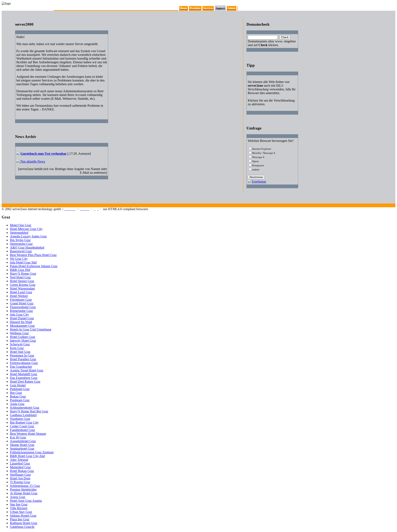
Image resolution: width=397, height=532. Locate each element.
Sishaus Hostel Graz (23, 515)
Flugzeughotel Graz (23, 307)
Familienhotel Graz (22, 430)
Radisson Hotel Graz (23, 523)
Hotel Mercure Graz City (26, 229)
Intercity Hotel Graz (23, 340)
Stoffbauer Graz (20, 474)
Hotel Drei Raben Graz (25, 381)
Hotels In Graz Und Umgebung (30, 329)
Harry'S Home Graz (23, 273)
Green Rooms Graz (22, 284)
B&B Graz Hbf (20, 270)
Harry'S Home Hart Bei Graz (29, 411)
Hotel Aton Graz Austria (26, 500)
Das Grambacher (21, 366)
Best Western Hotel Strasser (28, 433)
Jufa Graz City (19, 314)
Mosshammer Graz (22, 325)
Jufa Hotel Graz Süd (23, 262)
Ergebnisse (259, 181)
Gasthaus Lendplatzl (23, 415)
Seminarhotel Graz (22, 448)
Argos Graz (17, 497)
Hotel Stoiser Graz (22, 281)
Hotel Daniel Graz (22, 318)
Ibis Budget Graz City (24, 422)
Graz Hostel (18, 385)
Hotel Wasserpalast (22, 288)
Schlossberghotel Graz (24, 407)
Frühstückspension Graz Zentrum (32, 452)
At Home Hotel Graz (23, 493)
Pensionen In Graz (22, 355)
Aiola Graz (17, 404)
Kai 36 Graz (18, 437)
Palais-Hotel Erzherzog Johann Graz (33, 266)
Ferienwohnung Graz (24, 363)
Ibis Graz (16, 392)
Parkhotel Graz (20, 389)
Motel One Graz (20, 225)
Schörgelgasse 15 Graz (25, 486)
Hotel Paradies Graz (23, 359)
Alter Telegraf (19, 459)
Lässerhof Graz (20, 463)
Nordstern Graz (20, 419)
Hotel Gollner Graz (22, 337)
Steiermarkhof (19, 232)
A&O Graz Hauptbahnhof (27, 247)
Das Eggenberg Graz (23, 378)
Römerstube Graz (21, 311)
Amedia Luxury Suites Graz (28, 236)
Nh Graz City (19, 258)
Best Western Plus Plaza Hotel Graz (33, 255)
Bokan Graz (18, 396)
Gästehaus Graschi (22, 526)
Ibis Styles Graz (20, 240)
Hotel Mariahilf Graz (23, 374)
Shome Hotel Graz (22, 445)
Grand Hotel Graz (21, 303)
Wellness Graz (19, 333)
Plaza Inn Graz (19, 519)
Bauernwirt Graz (21, 251)
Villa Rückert (18, 508)
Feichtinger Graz (21, 299)
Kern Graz (17, 348)
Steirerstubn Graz (21, 244)
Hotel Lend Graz (21, 292)
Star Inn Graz (19, 504)
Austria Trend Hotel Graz (26, 370)
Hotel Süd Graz (20, 351)
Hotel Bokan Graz (22, 471)
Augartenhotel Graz (23, 441)
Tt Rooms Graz (20, 482)
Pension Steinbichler (23, 489)
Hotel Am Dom (20, 478)
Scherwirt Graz (20, 344)
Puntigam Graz (20, 400)
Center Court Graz (22, 426)
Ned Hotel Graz (20, 277)
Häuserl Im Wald (21, 322)
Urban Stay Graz (21, 512)
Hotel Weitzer (19, 296)
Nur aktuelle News (32, 161)
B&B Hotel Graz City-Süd (27, 456)
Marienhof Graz (20, 467)
